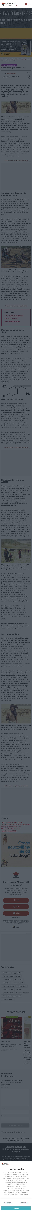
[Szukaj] (26, 4)
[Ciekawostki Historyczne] (10, 4)
